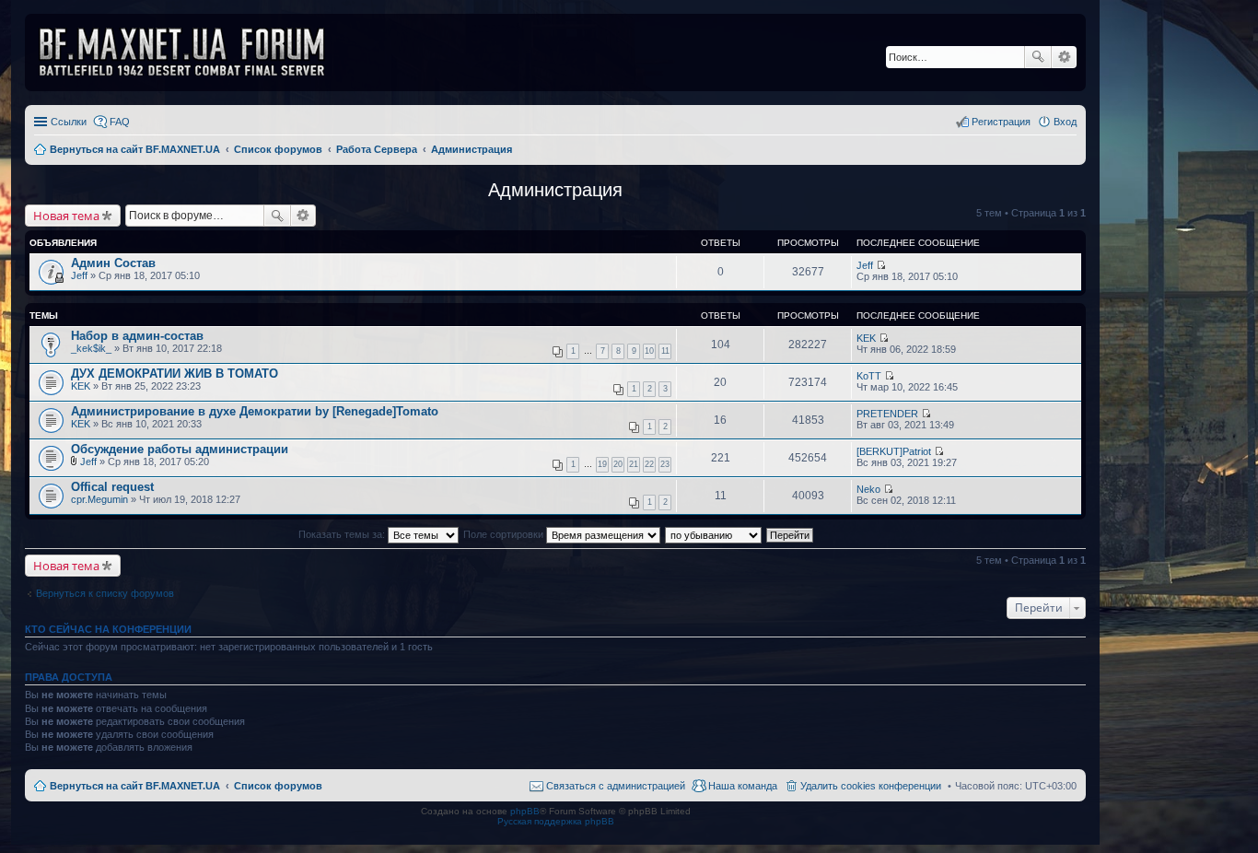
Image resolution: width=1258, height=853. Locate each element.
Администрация (555, 190)
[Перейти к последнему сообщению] (881, 265)
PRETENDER (887, 413)
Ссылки (69, 121)
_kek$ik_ (91, 348)
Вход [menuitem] (1065, 121)
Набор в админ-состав (137, 336)
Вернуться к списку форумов (105, 593)
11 (665, 351)
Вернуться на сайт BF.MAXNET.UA (135, 785)
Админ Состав (113, 263)
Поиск (1038, 57)
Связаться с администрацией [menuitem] (615, 785)
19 (602, 464)
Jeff (79, 275)
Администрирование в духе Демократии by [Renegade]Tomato (254, 411)
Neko (868, 489)
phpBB (525, 811)
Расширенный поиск (1064, 57)
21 (633, 464)
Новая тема (66, 215)
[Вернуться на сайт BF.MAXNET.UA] (193, 52)
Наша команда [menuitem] (742, 785)
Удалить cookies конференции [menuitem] (870, 785)
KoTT (868, 375)
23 (665, 464)
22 (649, 464)
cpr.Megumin (99, 499)
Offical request (112, 487)
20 (618, 464)
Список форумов (278, 785)
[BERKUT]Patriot (893, 451)
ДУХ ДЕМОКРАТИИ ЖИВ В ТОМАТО (174, 373)
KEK (866, 338)
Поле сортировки (504, 534)
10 (649, 351)
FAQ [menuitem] (120, 121)
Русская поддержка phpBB (555, 821)
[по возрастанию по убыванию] (714, 534)
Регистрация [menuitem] (1001, 121)
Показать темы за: (343, 534)
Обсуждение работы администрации (179, 449)
